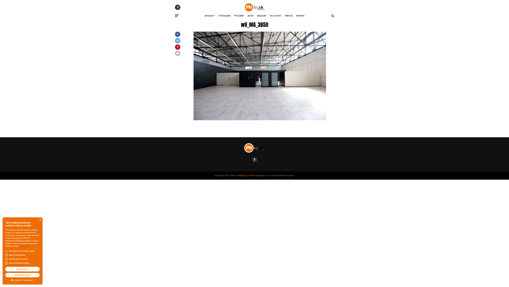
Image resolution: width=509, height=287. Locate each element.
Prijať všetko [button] (22, 269)
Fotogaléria (224, 16)
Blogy (251, 16)
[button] (22, 280)
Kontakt (300, 16)
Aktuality (209, 16)
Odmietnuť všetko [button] (22, 275)
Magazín (261, 16)
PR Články (239, 16)
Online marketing (256, 175)
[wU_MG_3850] (260, 119)
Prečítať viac (25, 246)
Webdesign (242, 175)
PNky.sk (289, 16)
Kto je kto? (275, 16)
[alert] (22, 250)
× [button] (40, 220)
